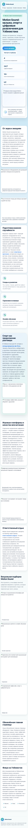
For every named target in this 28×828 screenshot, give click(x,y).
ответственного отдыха (10, 535)
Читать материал (9, 48)
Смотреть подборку (10, 52)
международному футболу (11, 346)
